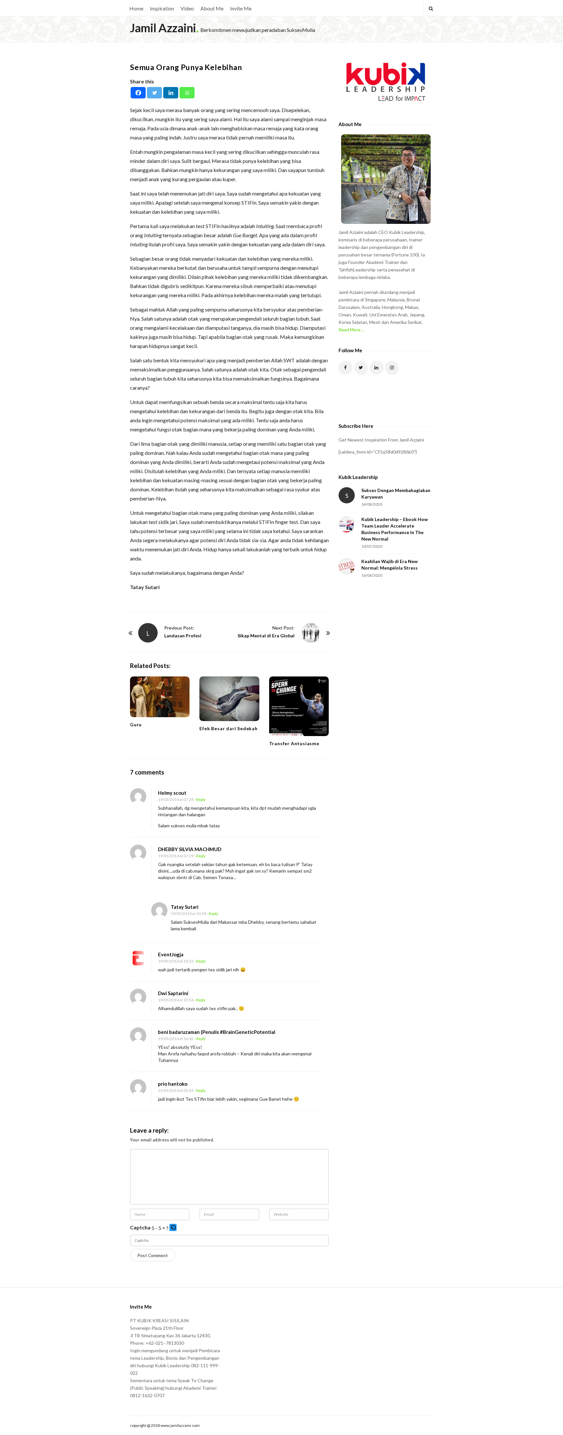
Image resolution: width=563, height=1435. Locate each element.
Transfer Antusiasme (294, 743)
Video (187, 8)
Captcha (140, 1227)
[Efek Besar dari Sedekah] (229, 698)
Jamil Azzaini (163, 28)
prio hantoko (172, 1084)
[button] (173, 1228)
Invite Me (241, 8)
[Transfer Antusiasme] (299, 706)
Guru (136, 724)
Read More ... (352, 329)
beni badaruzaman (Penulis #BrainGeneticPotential (216, 1032)
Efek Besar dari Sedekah (228, 728)
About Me (212, 8)
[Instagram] (392, 368)
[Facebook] (138, 92)
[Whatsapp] (187, 92)
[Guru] (160, 696)
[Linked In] (376, 368)
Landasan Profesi (182, 635)
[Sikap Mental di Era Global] (311, 633)
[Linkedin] (170, 92)
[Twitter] (154, 92)
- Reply (200, 799)
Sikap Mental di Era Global (266, 635)
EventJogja (170, 954)
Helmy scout (172, 793)
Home (136, 8)
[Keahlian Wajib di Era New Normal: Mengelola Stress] (347, 566)
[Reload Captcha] (173, 1227)
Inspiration (162, 8)
